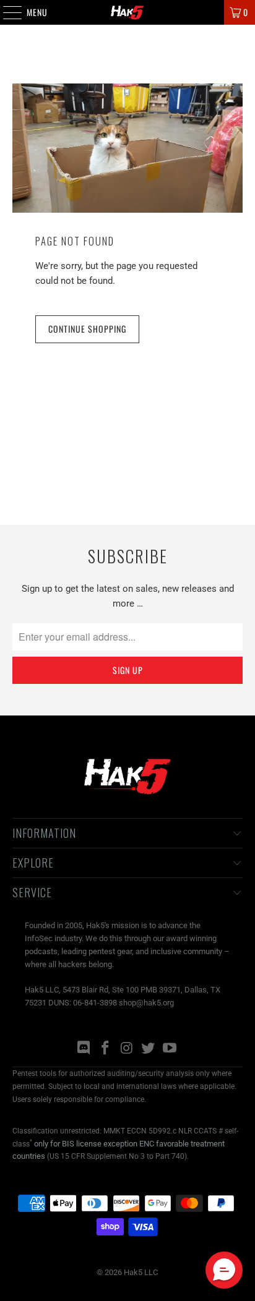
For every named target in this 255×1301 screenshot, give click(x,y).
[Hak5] (127, 12)
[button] (224, 1270)
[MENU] (6, 12)
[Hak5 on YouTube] (170, 1049)
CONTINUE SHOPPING (87, 328)
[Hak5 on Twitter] (148, 1049)
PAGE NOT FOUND (75, 241)
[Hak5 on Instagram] (127, 1049)
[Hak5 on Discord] (84, 1049)
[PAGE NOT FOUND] (127, 148)
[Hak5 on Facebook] (105, 1049)
